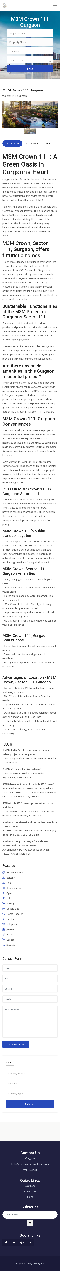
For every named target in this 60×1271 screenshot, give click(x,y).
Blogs (30, 1196)
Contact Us (30, 1191)
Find (31, 69)
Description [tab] (12, 143)
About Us (30, 1185)
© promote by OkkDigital (30, 1263)
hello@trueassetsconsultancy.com (30, 1164)
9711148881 (30, 1170)
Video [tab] (49, 143)
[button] (30, 33)
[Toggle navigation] (55, 5)
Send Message (15, 1044)
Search (30, 1103)
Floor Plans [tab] (33, 143)
